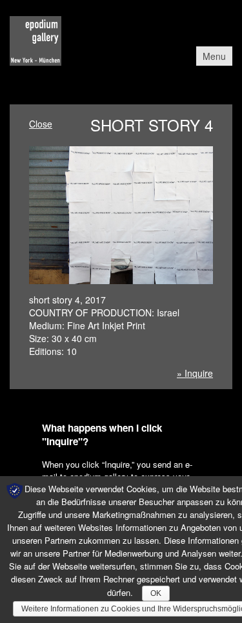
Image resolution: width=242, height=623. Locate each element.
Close (40, 123)
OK (155, 593)
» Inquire (195, 373)
